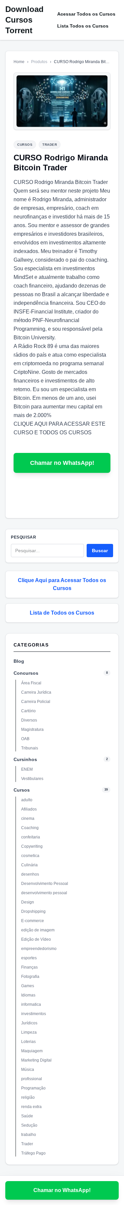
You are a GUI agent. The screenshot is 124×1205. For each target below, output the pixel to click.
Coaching (30, 827)
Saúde (27, 1116)
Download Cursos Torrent (24, 20)
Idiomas (28, 995)
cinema (27, 818)
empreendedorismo (39, 948)
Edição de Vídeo (36, 939)
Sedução (29, 1125)
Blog (19, 661)
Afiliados (29, 809)
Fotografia (30, 976)
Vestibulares (32, 778)
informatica (31, 1004)
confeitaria (30, 837)
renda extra (31, 1106)
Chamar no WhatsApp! (62, 463)
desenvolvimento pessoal (44, 893)
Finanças (29, 967)
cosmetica (30, 855)
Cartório (28, 711)
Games (27, 986)
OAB (25, 738)
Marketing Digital (36, 1060)
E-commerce (32, 920)
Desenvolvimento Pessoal (44, 883)
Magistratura (32, 729)
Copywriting (32, 846)
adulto (26, 800)
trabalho (28, 1134)
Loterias (28, 1041)
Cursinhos (25, 759)
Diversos (29, 720)
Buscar (100, 550)
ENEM (27, 769)
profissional (31, 1078)
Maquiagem (32, 1051)
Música (27, 1069)
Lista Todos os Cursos (82, 26)
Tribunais (29, 748)
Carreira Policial (35, 701)
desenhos (30, 874)
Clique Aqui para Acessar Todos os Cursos (62, 584)
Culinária (29, 865)
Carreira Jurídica (36, 692)
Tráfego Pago (33, 1153)
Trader (27, 1144)
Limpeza (29, 1032)
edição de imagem (38, 930)
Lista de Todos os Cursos (62, 613)
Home (19, 61)
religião (28, 1097)
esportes (29, 958)
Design (27, 902)
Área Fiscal (31, 683)
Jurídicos (29, 1023)
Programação (33, 1088)
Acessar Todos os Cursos (86, 14)
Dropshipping (33, 911)
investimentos (33, 1013)
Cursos (22, 790)
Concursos (26, 673)
